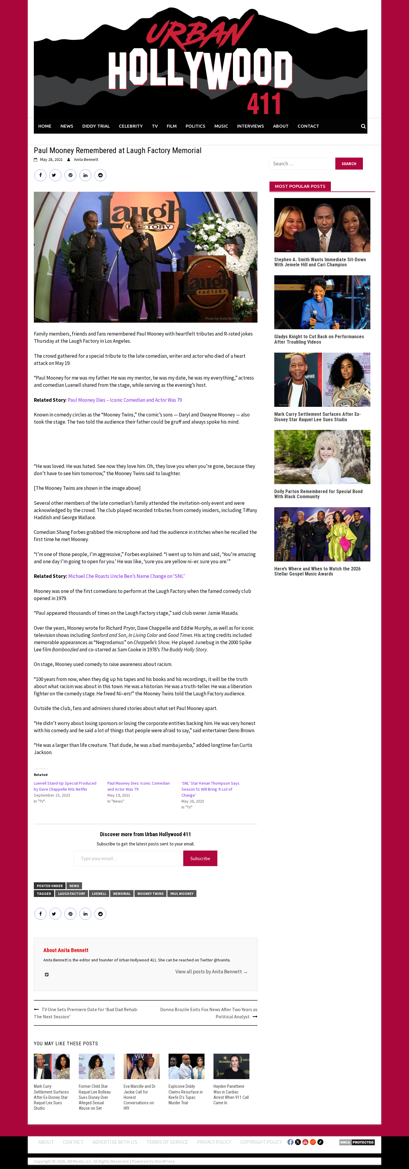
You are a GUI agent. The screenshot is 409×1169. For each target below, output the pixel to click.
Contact (73, 1142)
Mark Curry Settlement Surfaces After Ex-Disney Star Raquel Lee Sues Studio (51, 1097)
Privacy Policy (214, 1142)
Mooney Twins (150, 893)
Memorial (122, 893)
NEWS (66, 126)
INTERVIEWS (250, 126)
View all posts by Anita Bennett (211, 971)
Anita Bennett (86, 159)
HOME (44, 126)
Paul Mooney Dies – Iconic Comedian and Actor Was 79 (125, 400)
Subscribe (200, 858)
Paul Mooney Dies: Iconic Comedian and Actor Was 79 (138, 786)
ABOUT (281, 126)
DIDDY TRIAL (96, 126)
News (74, 885)
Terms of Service (167, 1142)
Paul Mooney (181, 893)
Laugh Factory (71, 893)
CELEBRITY (131, 126)
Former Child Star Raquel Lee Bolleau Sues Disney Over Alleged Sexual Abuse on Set (95, 1097)
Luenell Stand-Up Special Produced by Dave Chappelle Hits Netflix (65, 786)
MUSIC (221, 126)
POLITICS (195, 126)
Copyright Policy (261, 1142)
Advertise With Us (115, 1142)
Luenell (99, 893)
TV (155, 126)
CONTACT (308, 126)
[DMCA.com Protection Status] (357, 1141)
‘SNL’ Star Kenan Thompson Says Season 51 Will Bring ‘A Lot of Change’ (210, 789)
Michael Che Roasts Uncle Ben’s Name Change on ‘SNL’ (126, 576)
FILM (172, 126)
